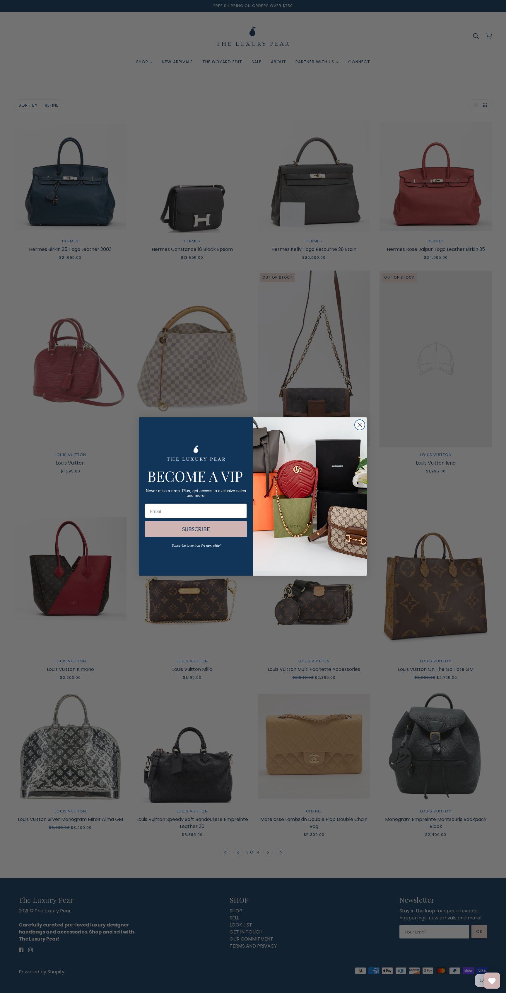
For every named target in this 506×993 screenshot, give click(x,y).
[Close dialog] (360, 425)
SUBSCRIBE (196, 529)
